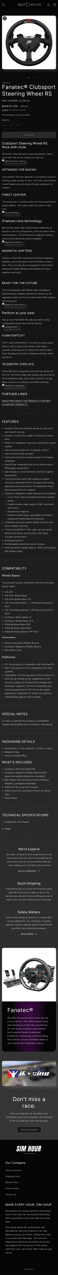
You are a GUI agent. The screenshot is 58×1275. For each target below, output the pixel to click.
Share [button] (8, 829)
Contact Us (10, 1194)
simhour (31, 1269)
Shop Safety (27, 934)
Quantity (6, 120)
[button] (3, 5)
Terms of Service (13, 1170)
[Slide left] (23, 78)
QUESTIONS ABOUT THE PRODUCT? (21, 401)
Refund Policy (12, 1182)
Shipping (5, 110)
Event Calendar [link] (29, 1129)
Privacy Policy (12, 1188)
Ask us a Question (27, 871)
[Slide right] (35, 78)
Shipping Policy (12, 1176)
